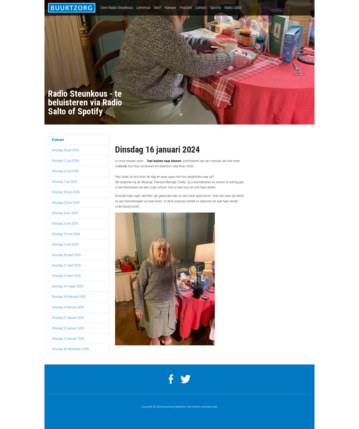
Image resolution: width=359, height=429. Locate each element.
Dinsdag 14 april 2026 (66, 276)
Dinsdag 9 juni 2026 (65, 213)
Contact (201, 7)
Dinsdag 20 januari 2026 (68, 328)
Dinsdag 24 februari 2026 (69, 297)
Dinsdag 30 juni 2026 (66, 192)
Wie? (157, 7)
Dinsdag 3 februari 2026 (68, 307)
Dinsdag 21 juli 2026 (65, 161)
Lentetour (143, 7)
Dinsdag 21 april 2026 (66, 265)
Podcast (186, 7)
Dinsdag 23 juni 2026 (66, 202)
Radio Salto (232, 7)
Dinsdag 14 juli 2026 (65, 171)
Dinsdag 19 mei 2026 (66, 234)
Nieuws (170, 7)
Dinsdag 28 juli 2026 (65, 150)
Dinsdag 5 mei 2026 (65, 244)
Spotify (215, 7)
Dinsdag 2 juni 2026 (65, 223)
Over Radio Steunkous (117, 7)
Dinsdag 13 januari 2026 (68, 338)
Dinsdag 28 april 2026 (66, 255)
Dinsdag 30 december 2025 (70, 349)
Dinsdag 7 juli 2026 (64, 182)
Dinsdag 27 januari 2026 (68, 317)
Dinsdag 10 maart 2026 (67, 286)
